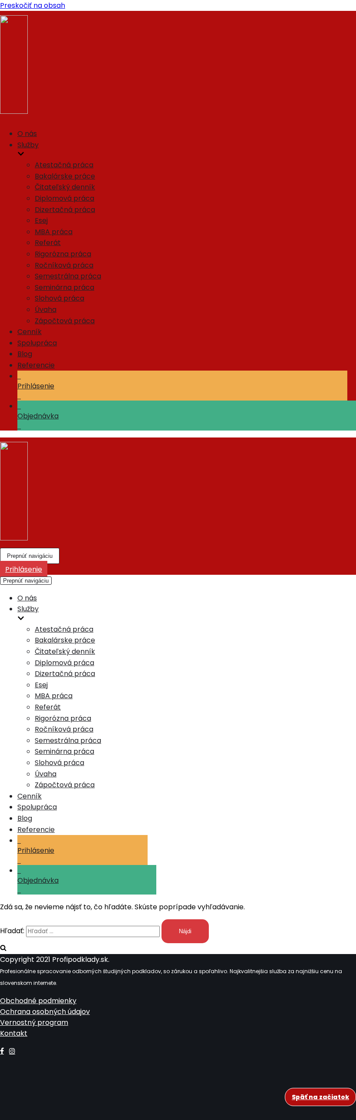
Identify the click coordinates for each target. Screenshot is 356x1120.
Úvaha (45, 310)
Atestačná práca (64, 165)
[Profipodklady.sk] (178, 66)
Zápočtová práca (65, 321)
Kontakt (13, 1033)
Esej (41, 220)
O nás (27, 134)
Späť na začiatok (320, 1097)
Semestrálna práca (68, 276)
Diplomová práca (64, 198)
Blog (24, 354)
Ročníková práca (64, 265)
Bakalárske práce (65, 176)
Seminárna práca (64, 287)
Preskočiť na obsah (32, 5)
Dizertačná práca (65, 210)
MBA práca (54, 232)
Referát (48, 243)
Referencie (36, 365)
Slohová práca (59, 298)
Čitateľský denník (65, 187)
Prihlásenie (23, 569)
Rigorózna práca (63, 254)
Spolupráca (37, 343)
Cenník (29, 332)
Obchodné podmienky (38, 1001)
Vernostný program (34, 1022)
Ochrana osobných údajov (45, 1012)
